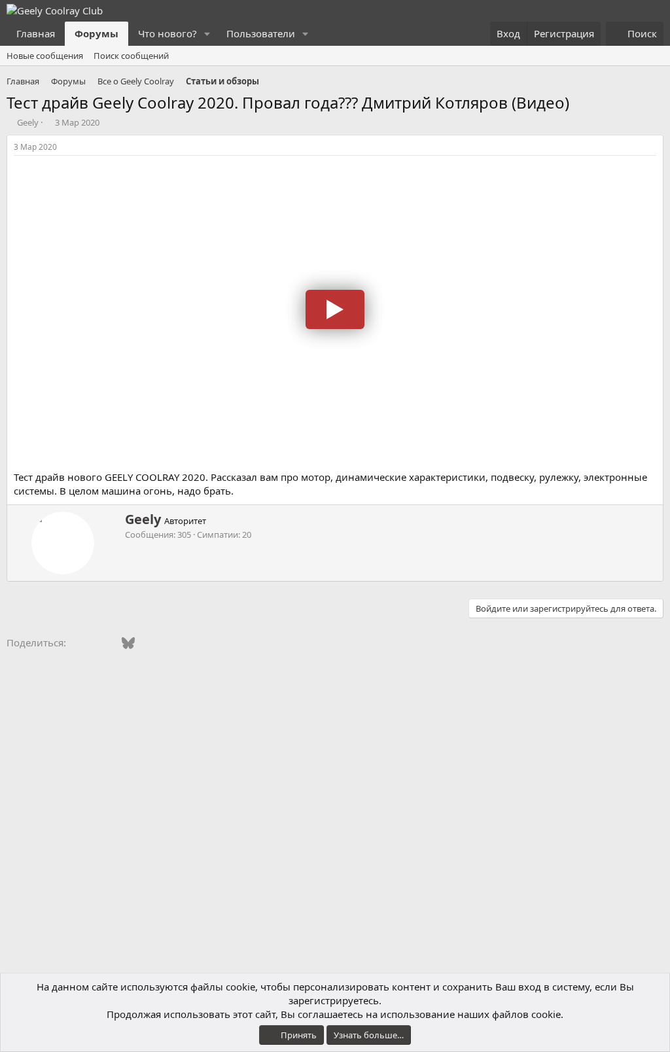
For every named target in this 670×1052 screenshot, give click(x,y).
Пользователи (260, 33)
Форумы (96, 33)
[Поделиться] (652, 147)
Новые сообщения (45, 55)
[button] (207, 34)
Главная (35, 33)
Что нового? (167, 33)
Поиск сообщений (131, 55)
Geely (28, 122)
